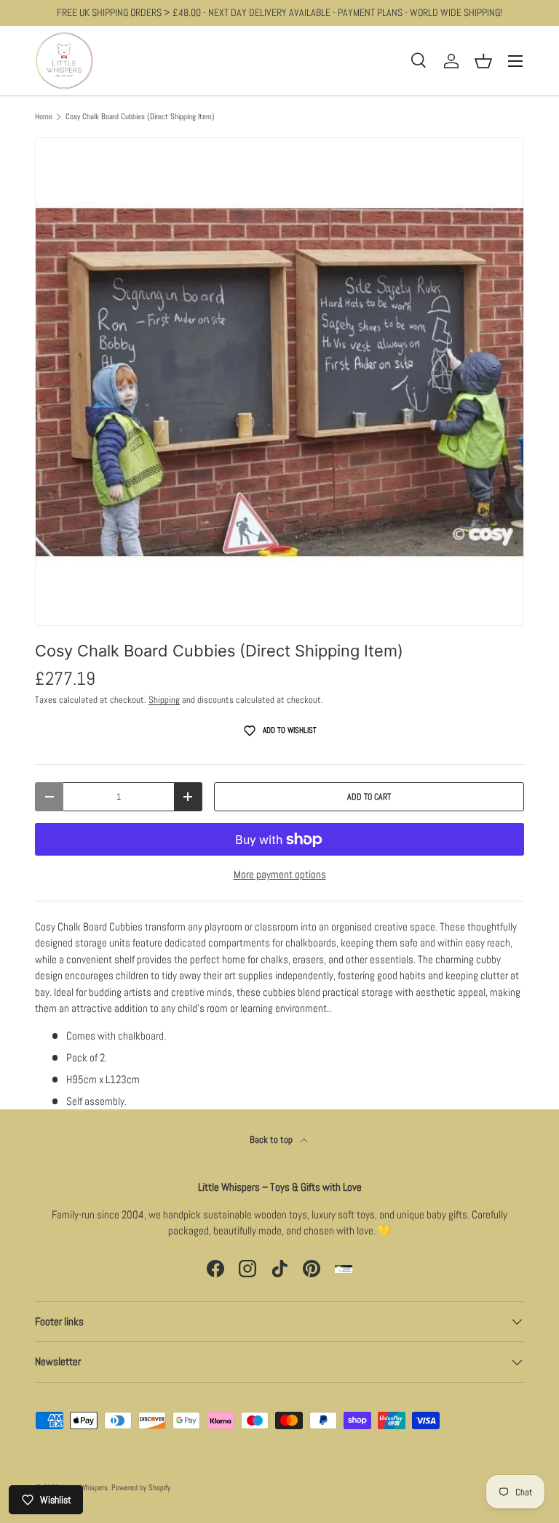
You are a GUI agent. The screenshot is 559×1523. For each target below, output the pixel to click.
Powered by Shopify (140, 1487)
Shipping (164, 700)
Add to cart (369, 797)
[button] (483, 61)
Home (43, 117)
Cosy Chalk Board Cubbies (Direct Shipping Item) (140, 117)
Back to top (272, 1139)
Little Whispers (85, 1487)
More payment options (280, 874)
